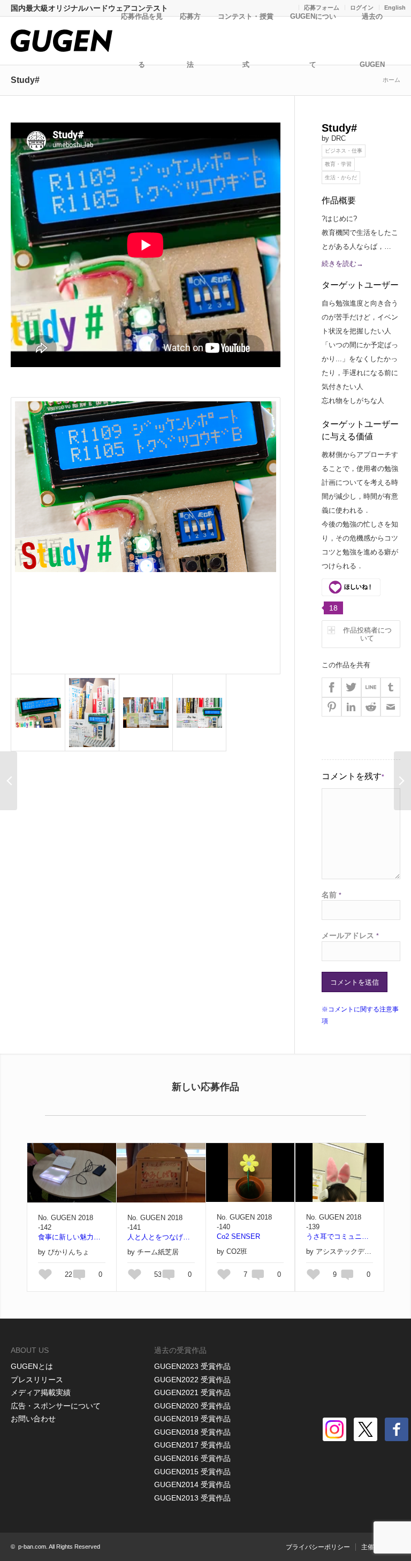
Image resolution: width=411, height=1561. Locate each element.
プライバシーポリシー (318, 1547)
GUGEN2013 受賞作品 (192, 1498)
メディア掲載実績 (41, 1392)
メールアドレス (350, 935)
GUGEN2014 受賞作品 (192, 1484)
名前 (331, 894)
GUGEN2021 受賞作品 (192, 1392)
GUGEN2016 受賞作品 (192, 1458)
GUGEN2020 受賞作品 (192, 1406)
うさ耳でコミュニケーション (339, 1236)
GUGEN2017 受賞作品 (192, 1445)
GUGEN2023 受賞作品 (192, 1366)
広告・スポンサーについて (56, 1406)
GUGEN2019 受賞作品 (192, 1418)
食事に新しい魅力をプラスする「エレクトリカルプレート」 (71, 1237)
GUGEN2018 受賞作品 (192, 1432)
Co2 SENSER (238, 1236)
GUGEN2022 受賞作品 (192, 1379)
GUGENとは (32, 1366)
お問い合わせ (33, 1418)
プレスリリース (37, 1379)
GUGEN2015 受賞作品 (192, 1471)
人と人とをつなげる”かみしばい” (161, 1237)
